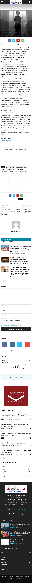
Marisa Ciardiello (13, 179)
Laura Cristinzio (5, 177)
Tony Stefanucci (22, 186)
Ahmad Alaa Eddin (10, 167)
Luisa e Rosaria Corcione (24, 177)
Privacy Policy (4, 325)
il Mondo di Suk (16, 231)
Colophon (16, 576)
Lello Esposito (13, 177)
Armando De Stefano (10, 169)
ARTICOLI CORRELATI (8, 239)
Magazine (3, 567)
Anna (3, 169)
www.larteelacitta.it (6, 140)
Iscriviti (27, 342)
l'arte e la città (22, 175)
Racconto (4, 476)
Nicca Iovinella (22, 181)
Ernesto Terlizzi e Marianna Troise (18, 171)
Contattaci (10, 576)
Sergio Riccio (4, 186)
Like (5, 342)
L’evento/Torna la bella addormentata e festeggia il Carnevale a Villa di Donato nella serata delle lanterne (23, 210)
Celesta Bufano (5, 171)
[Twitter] (22, 514)
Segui (12, 342)
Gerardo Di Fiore (16, 173)
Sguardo (2, 27)
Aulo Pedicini (20, 169)
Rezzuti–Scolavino (14, 183)
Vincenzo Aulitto (5, 188)
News (2, 419)
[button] (29, 2)
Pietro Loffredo (5, 183)
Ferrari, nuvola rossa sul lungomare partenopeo (13, 443)
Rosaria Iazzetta (12, 184)
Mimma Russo (5, 181)
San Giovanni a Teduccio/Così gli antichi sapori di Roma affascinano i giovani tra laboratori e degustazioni (8, 211)
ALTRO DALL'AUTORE (7, 242)
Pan (28, 181)
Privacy (22, 576)
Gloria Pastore (14, 175)
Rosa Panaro (4, 184)
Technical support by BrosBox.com (16, 578)
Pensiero (3, 271)
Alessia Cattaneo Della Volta (22, 167)
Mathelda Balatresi (23, 179)
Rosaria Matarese (22, 184)
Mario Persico (5, 179)
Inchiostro (4, 474)
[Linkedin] (18, 514)
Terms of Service (15, 325)
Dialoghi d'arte (5, 569)
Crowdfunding (4, 564)
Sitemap (27, 576)
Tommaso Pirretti (13, 186)
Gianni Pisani (25, 173)
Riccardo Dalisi (23, 183)
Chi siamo (4, 576)
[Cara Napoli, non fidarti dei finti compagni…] (5, 542)
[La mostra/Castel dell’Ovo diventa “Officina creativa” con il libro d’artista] (5, 526)
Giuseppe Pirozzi (5, 175)
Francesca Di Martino (6, 173)
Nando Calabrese (14, 181)
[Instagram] (13, 514)
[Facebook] (9, 514)
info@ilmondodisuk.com (19, 509)
